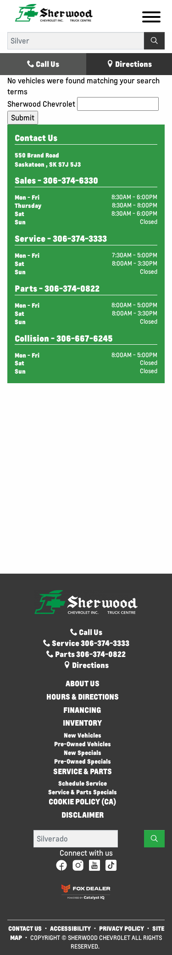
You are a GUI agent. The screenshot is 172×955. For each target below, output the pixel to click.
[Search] (154, 40)
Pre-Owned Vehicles (82, 744)
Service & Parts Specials (82, 792)
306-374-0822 (72, 288)
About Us (83, 683)
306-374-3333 (80, 238)
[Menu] (151, 18)
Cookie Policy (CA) (82, 802)
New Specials (82, 752)
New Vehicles (82, 735)
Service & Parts (82, 771)
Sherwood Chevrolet (41, 104)
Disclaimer (82, 815)
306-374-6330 (70, 180)
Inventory (82, 723)
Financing (82, 710)
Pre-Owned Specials (82, 761)
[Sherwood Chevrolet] (54, 12)
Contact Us (25, 928)
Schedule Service (82, 783)
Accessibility (70, 928)
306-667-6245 (84, 338)
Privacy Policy (121, 928)
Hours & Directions (82, 697)
